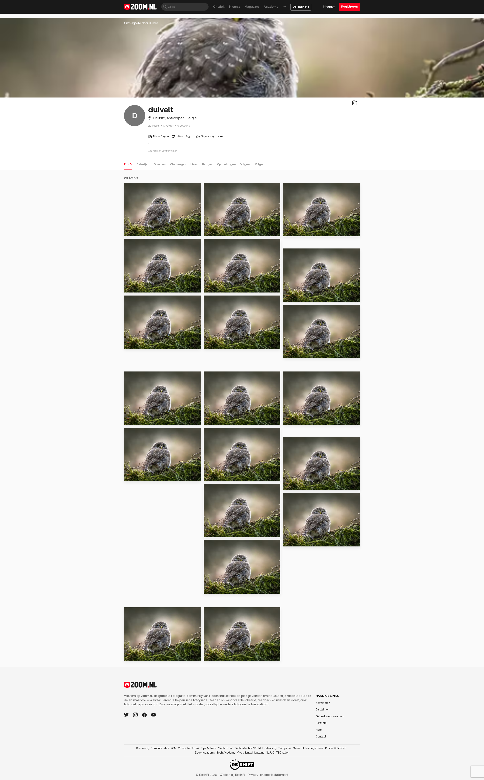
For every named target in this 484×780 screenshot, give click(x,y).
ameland (292, 420)
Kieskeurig (142, 748)
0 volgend (183, 125)
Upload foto (301, 6)
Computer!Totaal (188, 748)
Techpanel (284, 748)
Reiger (210, 589)
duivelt (134, 188)
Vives (240, 752)
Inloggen (329, 6)
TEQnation (282, 752)
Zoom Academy (205, 752)
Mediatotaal (225, 748)
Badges (207, 164)
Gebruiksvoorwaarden (330, 716)
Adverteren (323, 702)
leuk (209, 232)
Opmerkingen (226, 164)
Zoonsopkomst (217, 533)
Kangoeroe (135, 420)
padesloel (293, 232)
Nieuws (234, 7)
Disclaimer (322, 709)
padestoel (134, 288)
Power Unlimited (335, 748)
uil (287, 353)
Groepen (160, 164)
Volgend (260, 164)
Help (319, 729)
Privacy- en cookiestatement (267, 775)
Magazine (252, 7)
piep (289, 486)
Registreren (349, 6)
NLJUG (270, 752)
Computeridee (160, 748)
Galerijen (143, 164)
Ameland (212, 477)
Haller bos (293, 542)
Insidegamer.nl (314, 748)
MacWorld (254, 748)
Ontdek (218, 7)
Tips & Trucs (208, 748)
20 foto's (154, 125)
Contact (321, 736)
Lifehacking (269, 748)
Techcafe (241, 748)
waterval (212, 656)
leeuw (131, 477)
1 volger (168, 125)
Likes (193, 164)
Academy (271, 7)
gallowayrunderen (141, 656)
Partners (321, 722)
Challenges (178, 164)
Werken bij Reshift (232, 775)
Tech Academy (225, 752)
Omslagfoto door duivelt (141, 23)
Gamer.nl (298, 748)
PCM (174, 748)
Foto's (128, 164)
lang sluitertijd (138, 232)
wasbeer (212, 344)
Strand (210, 420)
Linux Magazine (254, 752)
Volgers (245, 164)
